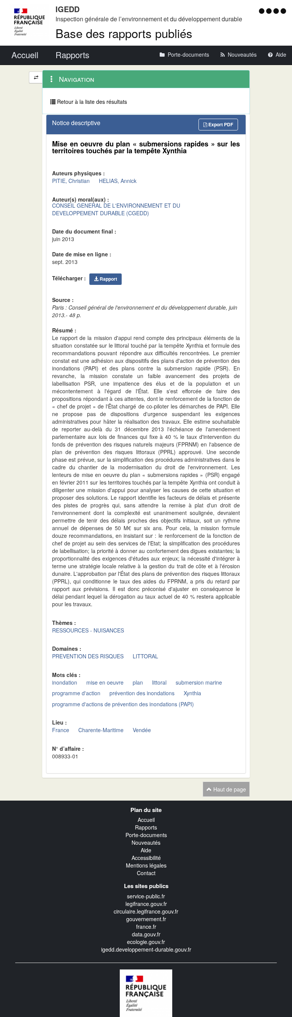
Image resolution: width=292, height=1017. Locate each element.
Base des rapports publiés (124, 33)
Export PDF (220, 124)
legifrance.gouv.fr (146, 903)
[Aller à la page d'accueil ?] (283, 10)
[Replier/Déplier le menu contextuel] (36, 77)
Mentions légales (146, 865)
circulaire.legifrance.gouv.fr (146, 911)
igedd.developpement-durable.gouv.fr (146, 949)
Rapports (146, 827)
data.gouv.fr (146, 934)
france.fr (146, 926)
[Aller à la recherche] (277, 10)
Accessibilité (146, 857)
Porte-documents (146, 835)
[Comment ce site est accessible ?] (262, 10)
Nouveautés (146, 842)
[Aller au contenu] (269, 10)
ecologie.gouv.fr (146, 941)
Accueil (146, 819)
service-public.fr (146, 896)
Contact (146, 873)
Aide (146, 850)
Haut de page (229, 789)
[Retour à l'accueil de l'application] (146, 992)
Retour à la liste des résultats (91, 101)
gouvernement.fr (146, 919)
